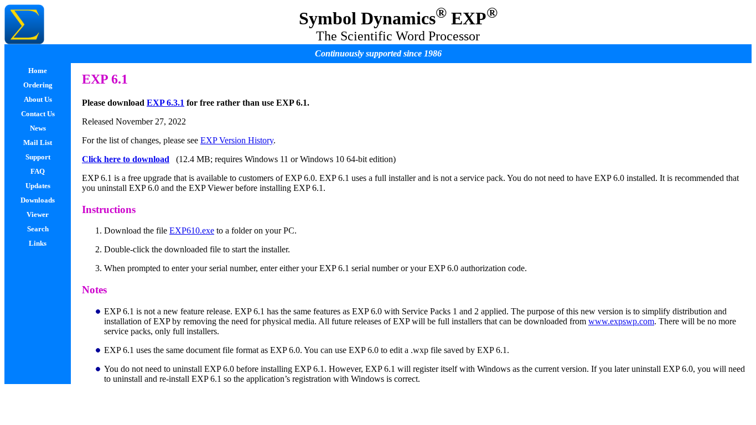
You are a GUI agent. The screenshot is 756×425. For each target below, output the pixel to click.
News (38, 128)
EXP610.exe (191, 230)
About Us (38, 99)
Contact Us (38, 114)
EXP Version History (236, 140)
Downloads (37, 200)
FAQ (37, 171)
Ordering (38, 85)
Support (37, 157)
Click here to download (125, 159)
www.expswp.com (621, 321)
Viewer (38, 214)
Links (37, 243)
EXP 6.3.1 (165, 102)
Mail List (37, 142)
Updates (37, 186)
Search (38, 229)
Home (37, 70)
